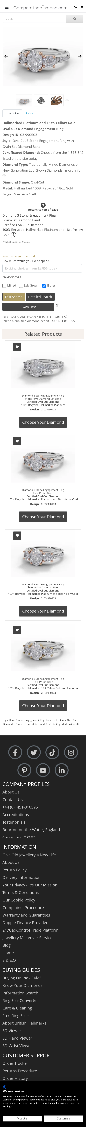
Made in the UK (70, 724)
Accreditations (15, 814)
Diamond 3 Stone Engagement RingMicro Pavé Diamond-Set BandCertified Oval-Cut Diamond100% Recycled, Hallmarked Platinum (43, 400)
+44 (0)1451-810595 (20, 807)
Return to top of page (43, 209)
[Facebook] (15, 752)
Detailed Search (40, 297)
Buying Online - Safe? (21, 978)
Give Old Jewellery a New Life (29, 854)
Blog (6, 945)
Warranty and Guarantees (26, 915)
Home (8, 952)
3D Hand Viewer (17, 1038)
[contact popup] (75, 7)
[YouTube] (43, 770)
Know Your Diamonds (22, 985)
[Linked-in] (61, 770)
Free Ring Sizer (15, 1015)
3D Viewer (11, 1030)
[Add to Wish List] (17, 347)
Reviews (29, 113)
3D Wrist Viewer (17, 1045)
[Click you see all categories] (6, 7)
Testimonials (14, 822)
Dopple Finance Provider (25, 922)
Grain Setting (53, 724)
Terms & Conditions (20, 892)
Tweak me (28, 307)
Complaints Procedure (23, 907)
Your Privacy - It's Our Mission (29, 885)
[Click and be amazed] (41, 100)
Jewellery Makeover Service (27, 937)
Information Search (20, 993)
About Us (11, 792)
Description (12, 113)
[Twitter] (33, 752)
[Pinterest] (24, 770)
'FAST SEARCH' (19, 317)
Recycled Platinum (56, 720)
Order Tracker (15, 1063)
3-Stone (18, 724)
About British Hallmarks (24, 1023)
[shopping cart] (82, 7)
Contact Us (12, 799)
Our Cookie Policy (18, 900)
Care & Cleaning (17, 1008)
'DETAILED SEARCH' (50, 317)
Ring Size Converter (20, 1000)
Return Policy (14, 870)
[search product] (74, 19)
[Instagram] (71, 752)
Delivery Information (21, 877)
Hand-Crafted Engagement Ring (26, 720)
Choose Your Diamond (43, 422)
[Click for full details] (13, 235)
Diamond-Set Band (34, 724)
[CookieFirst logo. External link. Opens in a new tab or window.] (4, 1087)
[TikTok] (52, 752)
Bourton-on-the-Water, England (31, 829)
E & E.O (9, 960)
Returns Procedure (19, 1070)
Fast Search (13, 297)
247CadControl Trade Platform (30, 930)
